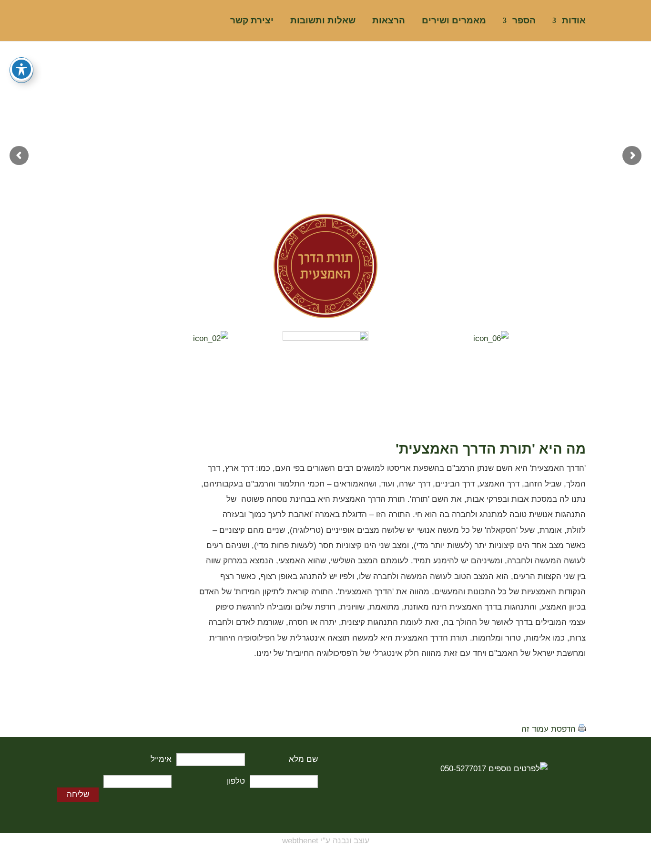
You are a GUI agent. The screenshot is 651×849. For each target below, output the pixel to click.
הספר (524, 21)
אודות (574, 21)
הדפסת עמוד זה (548, 729)
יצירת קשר (252, 21)
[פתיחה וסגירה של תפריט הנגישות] (21, 69)
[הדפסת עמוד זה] (582, 729)
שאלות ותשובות (323, 21)
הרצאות (388, 21)
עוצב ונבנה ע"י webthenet (325, 840)
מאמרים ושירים (454, 21)
